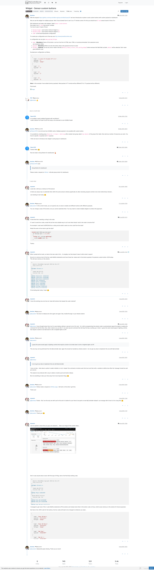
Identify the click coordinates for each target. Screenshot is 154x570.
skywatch (32, 186)
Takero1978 (33, 116)
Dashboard (29, 11)
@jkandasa (36, 98)
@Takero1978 (39, 128)
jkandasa (32, 15)
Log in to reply (124, 11)
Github (46, 172)
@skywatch (39, 203)
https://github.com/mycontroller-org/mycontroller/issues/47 (54, 17)
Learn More (47, 568)
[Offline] (27, 16)
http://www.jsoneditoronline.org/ (63, 36)
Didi (31, 98)
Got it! (151, 568)
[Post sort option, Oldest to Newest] (118, 11)
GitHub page (54, 386)
